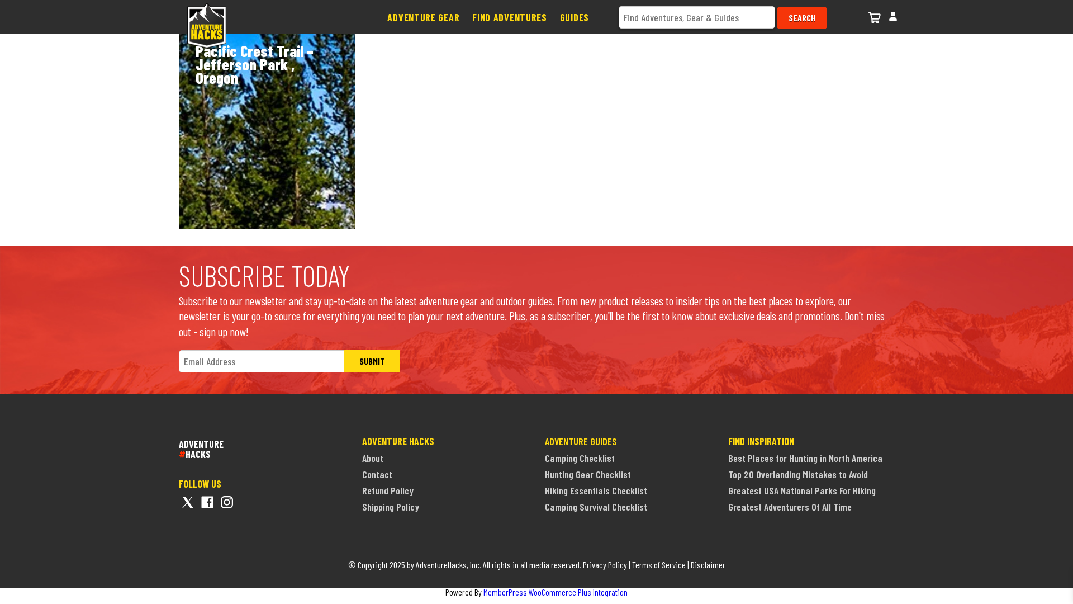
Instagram (227, 502)
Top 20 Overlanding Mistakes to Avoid (798, 474)
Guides (574, 17)
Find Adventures (509, 17)
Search (802, 17)
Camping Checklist (580, 458)
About (372, 458)
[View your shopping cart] (876, 16)
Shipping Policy (390, 507)
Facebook (207, 502)
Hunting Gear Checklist (588, 474)
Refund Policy (388, 490)
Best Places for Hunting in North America (805, 458)
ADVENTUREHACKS (201, 448)
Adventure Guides (581, 441)
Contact (377, 474)
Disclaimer (708, 564)
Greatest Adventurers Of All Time (790, 507)
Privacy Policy (605, 564)
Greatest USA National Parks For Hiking (802, 490)
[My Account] (893, 15)
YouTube (246, 502)
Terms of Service (659, 564)
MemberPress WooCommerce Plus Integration (555, 592)
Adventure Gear (423, 17)
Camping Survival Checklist (596, 507)
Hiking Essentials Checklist (596, 490)
